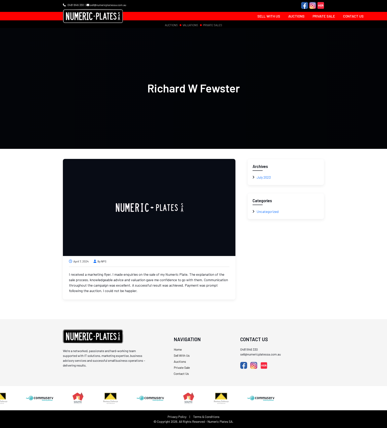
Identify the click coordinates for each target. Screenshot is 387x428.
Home (178, 349)
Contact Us (353, 16)
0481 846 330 (75, 5)
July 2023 (264, 177)
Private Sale (324, 16)
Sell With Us (268, 16)
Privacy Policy (176, 417)
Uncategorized (268, 211)
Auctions (296, 16)
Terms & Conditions (206, 417)
